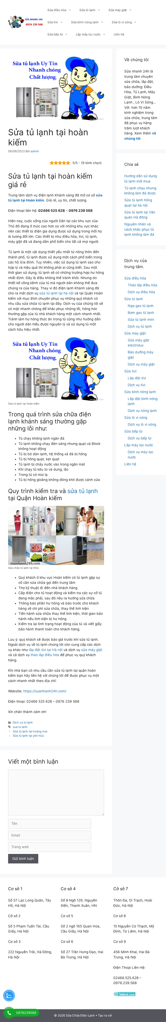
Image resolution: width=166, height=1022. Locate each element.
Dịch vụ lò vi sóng (142, 424)
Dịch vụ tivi (136, 385)
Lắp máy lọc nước (88, 34)
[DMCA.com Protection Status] (124, 995)
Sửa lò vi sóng (122, 22)
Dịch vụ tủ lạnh (23, 722)
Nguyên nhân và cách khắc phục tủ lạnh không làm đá (139, 229)
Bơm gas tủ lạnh (141, 313)
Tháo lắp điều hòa (142, 285)
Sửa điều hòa (56, 10)
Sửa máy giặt (118, 10)
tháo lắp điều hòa (45, 655)
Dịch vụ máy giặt (141, 364)
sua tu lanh (20, 727)
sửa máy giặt (91, 650)
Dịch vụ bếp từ (139, 438)
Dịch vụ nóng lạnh (142, 411)
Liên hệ (119, 34)
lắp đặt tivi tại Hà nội (46, 650)
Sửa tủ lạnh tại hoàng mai (30, 731)
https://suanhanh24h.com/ (44, 691)
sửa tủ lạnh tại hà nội (56, 293)
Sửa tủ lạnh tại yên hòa (28, 735)
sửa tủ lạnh (82, 490)
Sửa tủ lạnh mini (141, 320)
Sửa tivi (52, 22)
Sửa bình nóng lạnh (85, 22)
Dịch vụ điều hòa (141, 292)
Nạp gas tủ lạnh (140, 306)
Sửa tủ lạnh (87, 10)
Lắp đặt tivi (137, 378)
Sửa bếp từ (55, 34)
